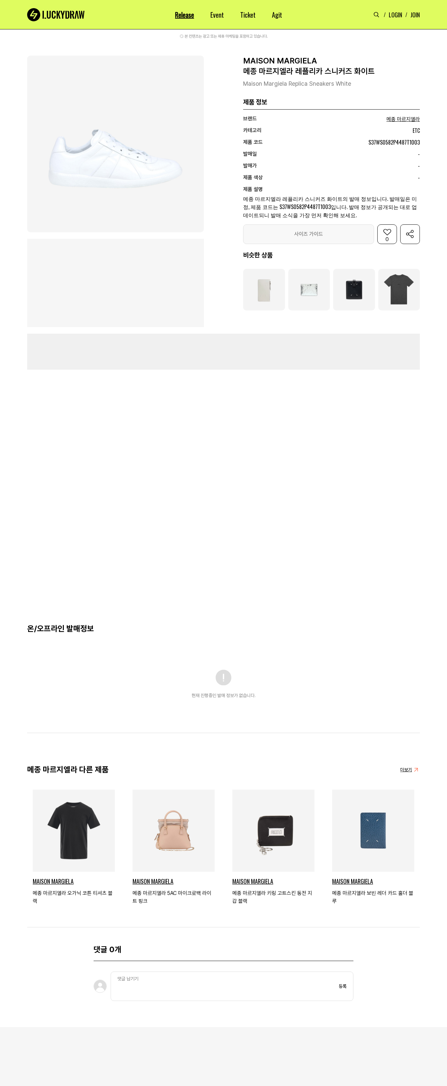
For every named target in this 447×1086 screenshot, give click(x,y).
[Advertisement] (223, 351)
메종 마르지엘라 (403, 119)
